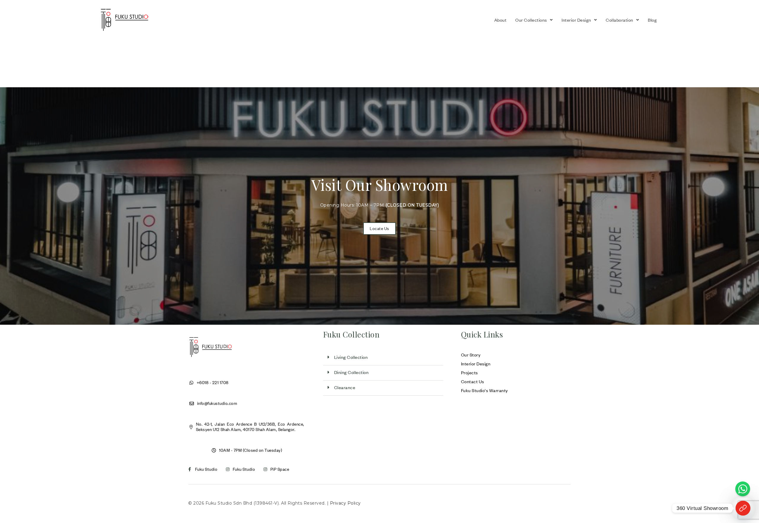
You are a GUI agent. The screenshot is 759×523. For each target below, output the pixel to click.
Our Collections (531, 20)
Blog (652, 20)
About (500, 20)
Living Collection (351, 357)
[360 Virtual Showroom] (743, 508)
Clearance (344, 387)
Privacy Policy (345, 503)
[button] (534, 20)
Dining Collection (351, 372)
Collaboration (619, 20)
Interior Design (576, 20)
